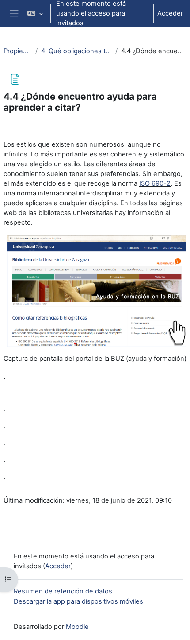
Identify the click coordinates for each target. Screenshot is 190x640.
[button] (34, 13)
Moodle (77, 627)
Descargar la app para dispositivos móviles (78, 601)
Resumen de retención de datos (63, 591)
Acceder (170, 13)
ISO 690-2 (155, 183)
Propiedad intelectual (18, 51)
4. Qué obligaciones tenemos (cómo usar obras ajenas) (76, 51)
